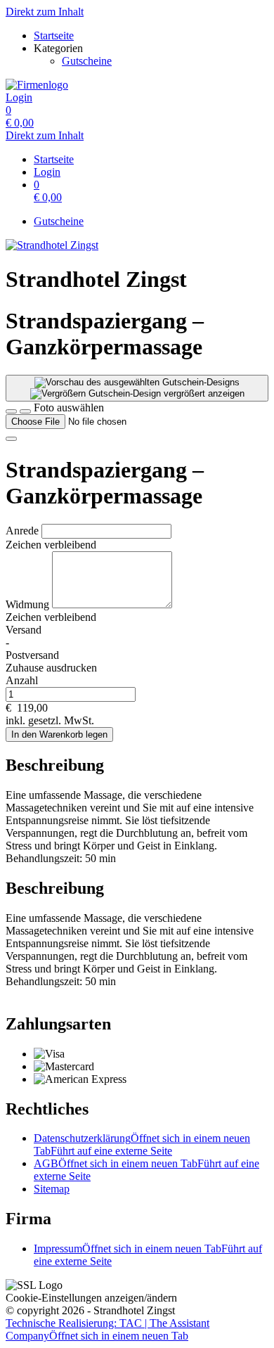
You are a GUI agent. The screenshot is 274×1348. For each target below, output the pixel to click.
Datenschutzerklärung (142, 1144)
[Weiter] (11, 439)
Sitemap (52, 1189)
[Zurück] (11, 411)
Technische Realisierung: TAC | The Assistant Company (107, 1329)
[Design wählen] (25, 411)
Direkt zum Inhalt (45, 12)
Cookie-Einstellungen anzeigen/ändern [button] (91, 1298)
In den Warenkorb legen (59, 734)
